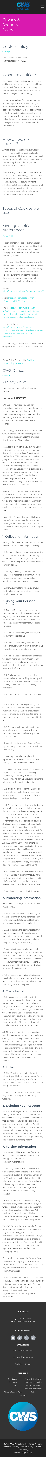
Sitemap (23, 1395)
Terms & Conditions (33, 1379)
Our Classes (13, 1379)
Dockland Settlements (23, 1357)
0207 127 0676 (24, 1318)
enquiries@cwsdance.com (24, 1321)
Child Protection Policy (33, 1382)
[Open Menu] (42, 6)
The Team (13, 1382)
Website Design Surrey (23, 1452)
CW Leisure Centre (23, 1364)
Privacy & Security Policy (13, 1392)
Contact (13, 1385)
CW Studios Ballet (33, 1385)
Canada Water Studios (23, 1350)
